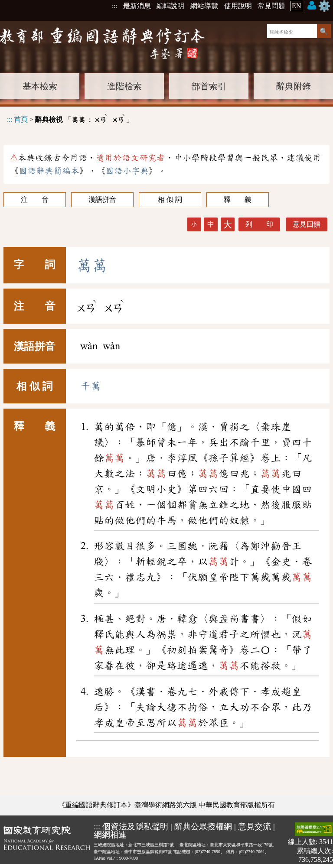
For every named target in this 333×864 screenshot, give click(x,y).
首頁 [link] (21, 119)
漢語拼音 (102, 199)
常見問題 (271, 6)
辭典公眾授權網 (203, 826)
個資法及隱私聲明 (135, 826)
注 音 (35, 199)
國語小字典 (127, 170)
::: (114, 6)
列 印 (259, 224)
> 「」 (70, 118)
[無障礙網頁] (314, 830)
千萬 (90, 386)
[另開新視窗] (46, 843)
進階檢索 (124, 86)
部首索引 (209, 86)
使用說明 (238, 6)
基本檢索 (40, 86)
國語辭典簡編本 (49, 170)
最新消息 (137, 6)
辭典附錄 (293, 86)
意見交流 (254, 826)
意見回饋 (306, 224)
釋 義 (237, 199)
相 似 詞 (170, 199)
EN (296, 6)
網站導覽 (204, 6)
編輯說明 (170, 6)
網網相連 (110, 834)
